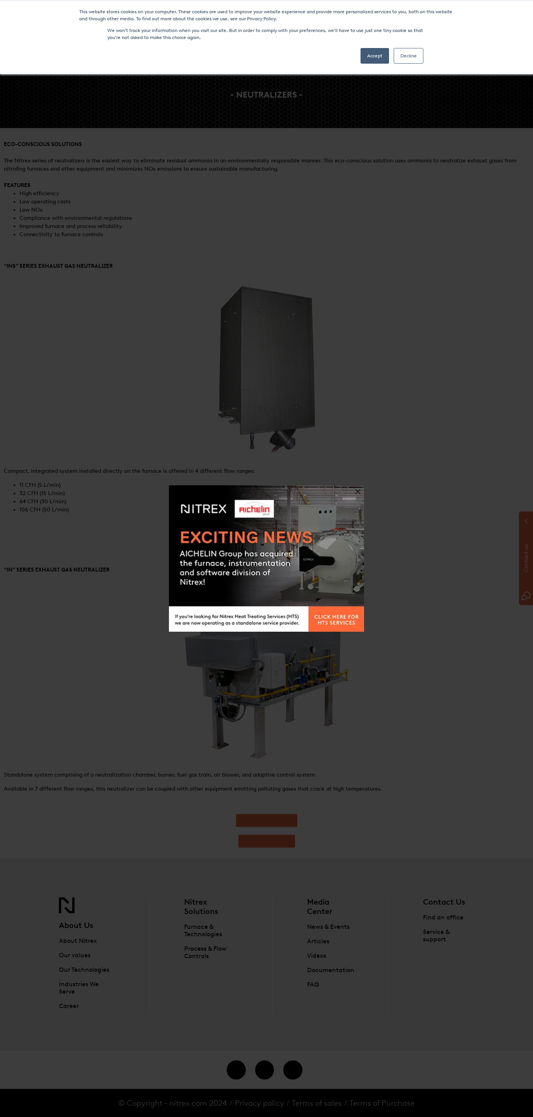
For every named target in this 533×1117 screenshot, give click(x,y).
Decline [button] (408, 56)
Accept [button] (374, 56)
